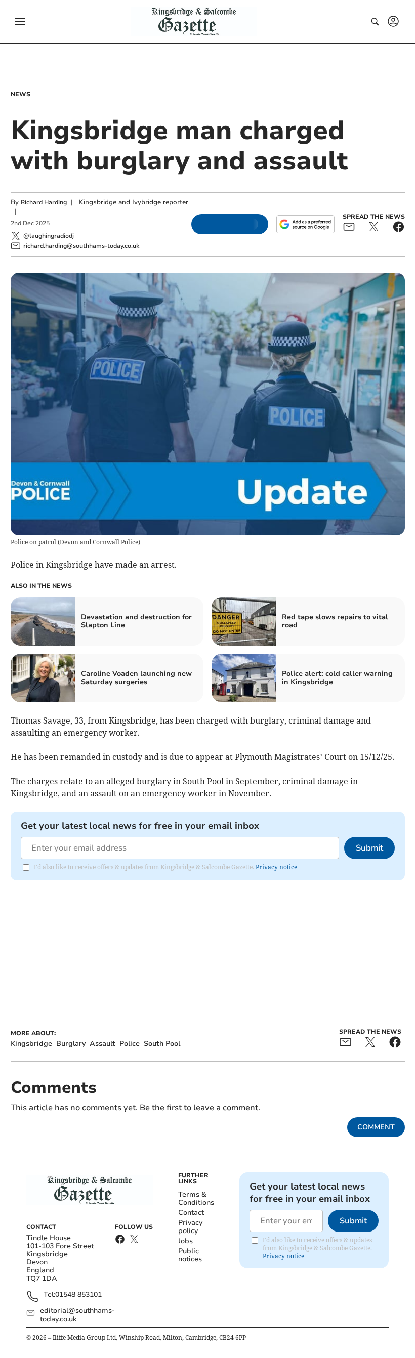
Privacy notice (276, 867)
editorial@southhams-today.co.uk (77, 1315)
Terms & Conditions (196, 1198)
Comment (376, 1127)
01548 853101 (78, 1295)
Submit (369, 848)
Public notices (190, 1255)
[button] (20, 22)
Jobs (185, 1241)
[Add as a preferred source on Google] (305, 224)
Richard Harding (44, 202)
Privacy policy (190, 1227)
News (20, 94)
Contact (191, 1212)
